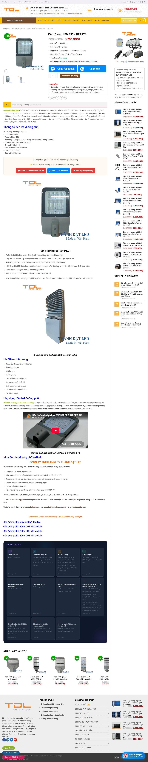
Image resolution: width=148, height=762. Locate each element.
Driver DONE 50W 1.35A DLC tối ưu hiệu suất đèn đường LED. (132, 314)
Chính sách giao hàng (42, 2)
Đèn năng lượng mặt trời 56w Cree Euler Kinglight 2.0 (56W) (132, 714)
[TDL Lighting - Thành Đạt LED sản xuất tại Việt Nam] (12, 10)
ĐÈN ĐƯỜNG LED (19, 29)
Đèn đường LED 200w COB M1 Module (22, 535)
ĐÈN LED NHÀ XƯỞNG (84, 718)
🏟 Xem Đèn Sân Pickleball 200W (31, 171)
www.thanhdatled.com (29, 507)
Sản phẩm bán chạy (83, 748)
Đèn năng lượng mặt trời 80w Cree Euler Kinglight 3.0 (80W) (132, 703)
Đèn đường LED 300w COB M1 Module (22, 526)
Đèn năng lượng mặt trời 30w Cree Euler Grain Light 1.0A (133, 725)
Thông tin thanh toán (32, 105)
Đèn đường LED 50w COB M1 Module (21, 522)
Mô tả (7, 105)
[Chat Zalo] (92, 68)
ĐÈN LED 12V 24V (82, 735)
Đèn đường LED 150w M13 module (60, 678)
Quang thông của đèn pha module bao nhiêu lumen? (131, 324)
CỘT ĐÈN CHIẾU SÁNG (84, 730)
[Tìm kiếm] (135, 20)
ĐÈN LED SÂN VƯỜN (83, 726)
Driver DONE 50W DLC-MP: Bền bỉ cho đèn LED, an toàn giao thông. (132, 294)
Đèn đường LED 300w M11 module (83, 678)
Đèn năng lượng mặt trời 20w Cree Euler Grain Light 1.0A (133, 736)
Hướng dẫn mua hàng (49, 719)
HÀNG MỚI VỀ (80, 705)
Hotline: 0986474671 (13, 757)
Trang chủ (42, 20)
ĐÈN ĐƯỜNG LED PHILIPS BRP (40, 29)
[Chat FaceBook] (63, 68)
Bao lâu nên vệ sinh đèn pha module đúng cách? (132, 304)
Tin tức (59, 20)
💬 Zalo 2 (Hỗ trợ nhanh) (83, 171)
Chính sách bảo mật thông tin (52, 715)
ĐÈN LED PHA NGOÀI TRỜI (85, 709)
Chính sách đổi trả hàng (25, 2)
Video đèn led (87, 20)
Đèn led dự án (80, 743)
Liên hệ (97, 20)
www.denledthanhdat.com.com (53, 507)
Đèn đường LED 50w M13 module (13, 678)
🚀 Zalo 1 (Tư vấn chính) (58, 171)
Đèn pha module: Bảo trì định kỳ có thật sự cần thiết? (132, 284)
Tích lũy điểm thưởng (8, 2)
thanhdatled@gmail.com (20, 500)
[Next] (41, 53)
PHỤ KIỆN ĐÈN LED (83, 739)
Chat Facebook (11, 752)
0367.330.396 (128, 95)
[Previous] (7, 53)
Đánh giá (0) (17, 105)
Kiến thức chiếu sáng (72, 20)
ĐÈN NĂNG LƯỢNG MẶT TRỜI (87, 722)
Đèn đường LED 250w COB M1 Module (22, 531)
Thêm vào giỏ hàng (70, 76)
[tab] (7, 104)
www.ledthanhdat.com (77, 507)
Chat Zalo (9, 748)
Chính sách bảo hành (49, 711)
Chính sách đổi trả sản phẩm (52, 704)
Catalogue (105, 20)
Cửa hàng (51, 20)
